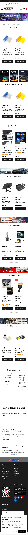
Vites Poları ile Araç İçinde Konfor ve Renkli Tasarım (12, 431)
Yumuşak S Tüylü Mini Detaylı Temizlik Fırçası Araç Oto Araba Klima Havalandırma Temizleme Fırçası (20, 301)
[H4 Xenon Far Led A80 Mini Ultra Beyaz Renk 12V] (7, 236)
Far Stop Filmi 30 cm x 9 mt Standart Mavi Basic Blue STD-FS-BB (7, 53)
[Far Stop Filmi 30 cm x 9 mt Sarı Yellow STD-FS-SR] (20, 39)
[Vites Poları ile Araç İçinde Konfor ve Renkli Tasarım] (14, 420)
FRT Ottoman (19, 147)
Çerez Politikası (6, 480)
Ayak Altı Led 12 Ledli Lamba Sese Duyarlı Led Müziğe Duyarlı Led (20, 149)
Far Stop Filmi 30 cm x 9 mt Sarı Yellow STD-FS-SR (20, 53)
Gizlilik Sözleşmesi (6, 470)
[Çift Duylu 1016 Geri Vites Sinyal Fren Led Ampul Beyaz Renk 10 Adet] (7, 337)
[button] (2, 9)
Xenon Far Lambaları (14, 225)
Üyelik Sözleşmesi (6, 475)
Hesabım (16, 473)
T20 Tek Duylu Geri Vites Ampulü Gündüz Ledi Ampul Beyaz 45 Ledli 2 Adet (20, 351)
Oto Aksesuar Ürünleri (14, 176)
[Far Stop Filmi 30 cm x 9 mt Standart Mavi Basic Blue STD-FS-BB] (7, 39)
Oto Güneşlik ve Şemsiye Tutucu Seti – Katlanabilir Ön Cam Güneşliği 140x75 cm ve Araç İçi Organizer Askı (7, 201)
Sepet (15, 475)
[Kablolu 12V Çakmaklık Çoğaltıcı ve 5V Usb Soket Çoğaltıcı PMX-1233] (20, 188)
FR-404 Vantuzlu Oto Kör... (22, 387)
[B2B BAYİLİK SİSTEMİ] (14, 17)
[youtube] (18, 460)
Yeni (17, 280)
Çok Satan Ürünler (14, 126)
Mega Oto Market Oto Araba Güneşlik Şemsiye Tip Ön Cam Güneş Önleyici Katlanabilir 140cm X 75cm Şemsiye (7, 151)
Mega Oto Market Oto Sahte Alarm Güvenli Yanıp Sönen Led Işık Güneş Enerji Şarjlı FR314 (6, 301)
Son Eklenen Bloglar (14, 408)
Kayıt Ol (16, 470)
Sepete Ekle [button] (7, 61)
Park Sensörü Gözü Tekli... (8, 382)
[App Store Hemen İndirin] (19, 493)
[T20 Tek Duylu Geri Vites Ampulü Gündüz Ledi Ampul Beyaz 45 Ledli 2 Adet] (20, 337)
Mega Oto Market (5, 50)
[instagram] (10, 460)
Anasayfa (16, 468)
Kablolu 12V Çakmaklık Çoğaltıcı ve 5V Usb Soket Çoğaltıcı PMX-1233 (20, 201)
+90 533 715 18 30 (14, 3)
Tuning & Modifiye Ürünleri (14, 84)
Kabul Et (22, 531)
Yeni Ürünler (14, 28)
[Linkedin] (15, 500)
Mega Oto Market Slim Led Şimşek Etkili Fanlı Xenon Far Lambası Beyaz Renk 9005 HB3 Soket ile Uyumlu (20, 250)
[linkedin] (15, 460)
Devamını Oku (5, 439)
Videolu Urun (9, 143)
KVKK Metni (4, 468)
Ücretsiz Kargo (5, 143)
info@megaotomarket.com (14, 4)
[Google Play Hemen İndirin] (19, 489)
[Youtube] (22, 497)
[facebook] (12, 460)
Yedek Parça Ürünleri (14, 326)
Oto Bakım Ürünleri (14, 276)
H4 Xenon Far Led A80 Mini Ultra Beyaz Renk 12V (7, 250)
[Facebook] (18, 497)
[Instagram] (15, 497)
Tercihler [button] (15, 531)
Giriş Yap (16, 471)
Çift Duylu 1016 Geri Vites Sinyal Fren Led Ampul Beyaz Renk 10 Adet (7, 351)
